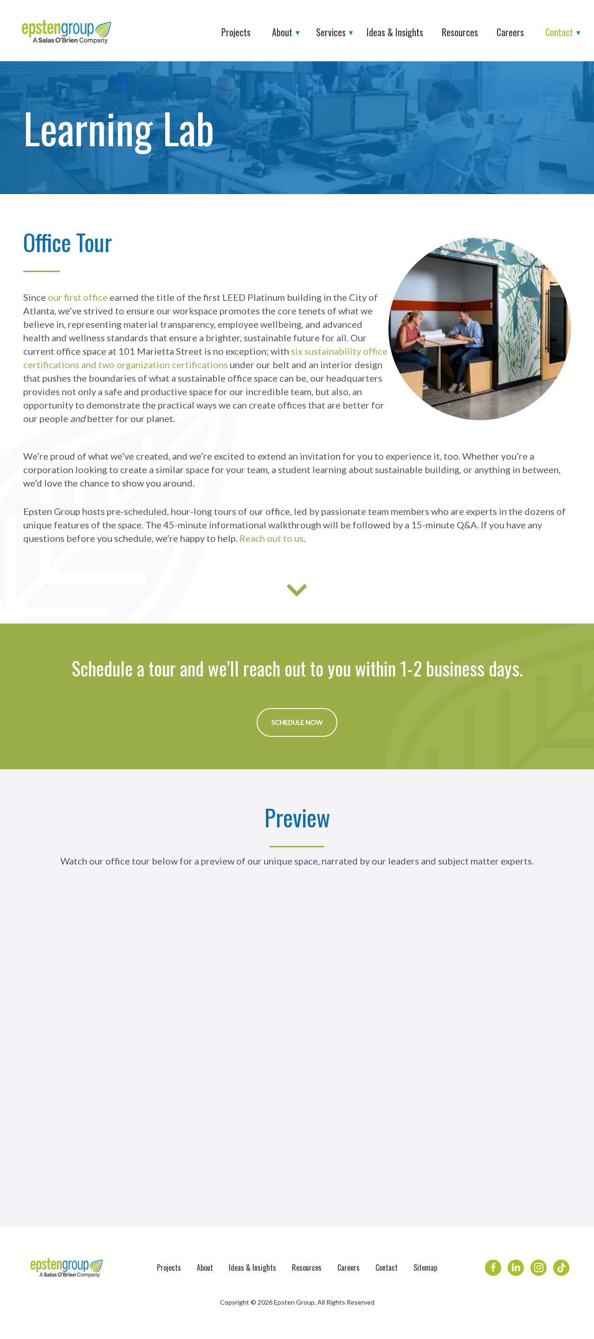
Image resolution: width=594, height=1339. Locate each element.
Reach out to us (271, 538)
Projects (169, 1267)
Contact (386, 1267)
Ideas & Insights (252, 1267)
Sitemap (425, 1267)
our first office (78, 297)
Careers (348, 1267)
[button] (297, 722)
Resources (307, 1267)
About (205, 1267)
